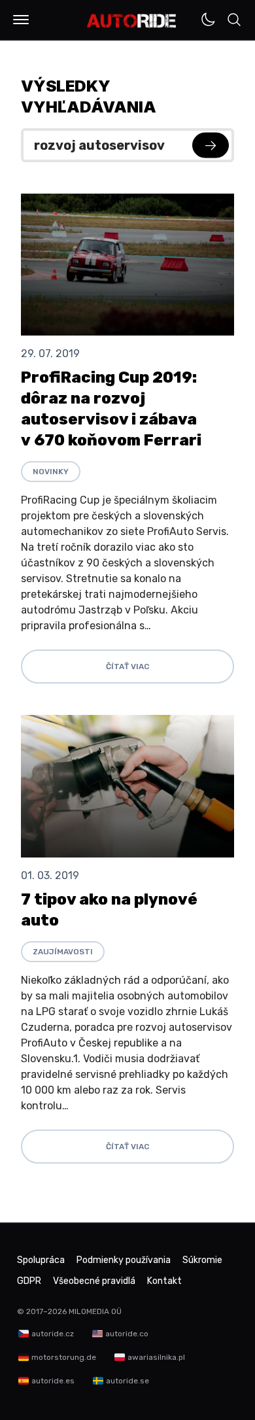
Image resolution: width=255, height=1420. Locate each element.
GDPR (29, 1281)
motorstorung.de (63, 1357)
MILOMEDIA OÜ (95, 1311)
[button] (21, 19)
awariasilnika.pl (156, 1357)
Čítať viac (127, 666)
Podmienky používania (123, 1260)
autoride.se (127, 1380)
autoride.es (53, 1380)
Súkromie (202, 1260)
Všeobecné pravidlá (94, 1281)
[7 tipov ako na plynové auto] (127, 786)
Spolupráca (41, 1260)
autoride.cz (52, 1333)
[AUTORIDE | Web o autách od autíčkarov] (131, 21)
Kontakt (164, 1281)
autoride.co (126, 1333)
